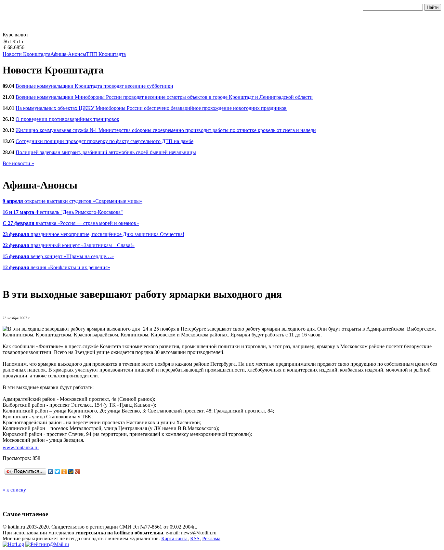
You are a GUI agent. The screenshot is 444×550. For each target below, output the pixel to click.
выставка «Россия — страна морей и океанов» (71, 223)
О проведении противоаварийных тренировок (67, 119)
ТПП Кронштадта (106, 54)
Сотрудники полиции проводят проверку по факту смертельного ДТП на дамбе (104, 141)
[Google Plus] (77, 471)
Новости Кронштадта (26, 54)
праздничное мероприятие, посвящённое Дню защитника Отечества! (93, 234)
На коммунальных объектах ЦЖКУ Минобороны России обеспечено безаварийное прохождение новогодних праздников (151, 108)
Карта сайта (174, 538)
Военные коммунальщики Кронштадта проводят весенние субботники (94, 86)
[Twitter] (57, 471)
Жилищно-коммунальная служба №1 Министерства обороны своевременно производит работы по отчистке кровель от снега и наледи (166, 130)
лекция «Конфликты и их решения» (56, 267)
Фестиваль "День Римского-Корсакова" (63, 212)
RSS (195, 538)
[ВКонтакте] (50, 471)
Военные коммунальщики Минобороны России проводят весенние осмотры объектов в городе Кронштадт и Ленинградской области (164, 97)
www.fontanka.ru (21, 447)
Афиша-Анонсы (68, 54)
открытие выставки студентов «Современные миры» (72, 201)
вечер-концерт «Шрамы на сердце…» (58, 256)
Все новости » (18, 163)
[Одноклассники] (64, 471)
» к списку (14, 489)
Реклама (211, 538)
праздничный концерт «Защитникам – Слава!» (69, 245)
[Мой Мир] (71, 471)
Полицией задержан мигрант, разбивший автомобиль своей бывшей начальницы (106, 152)
